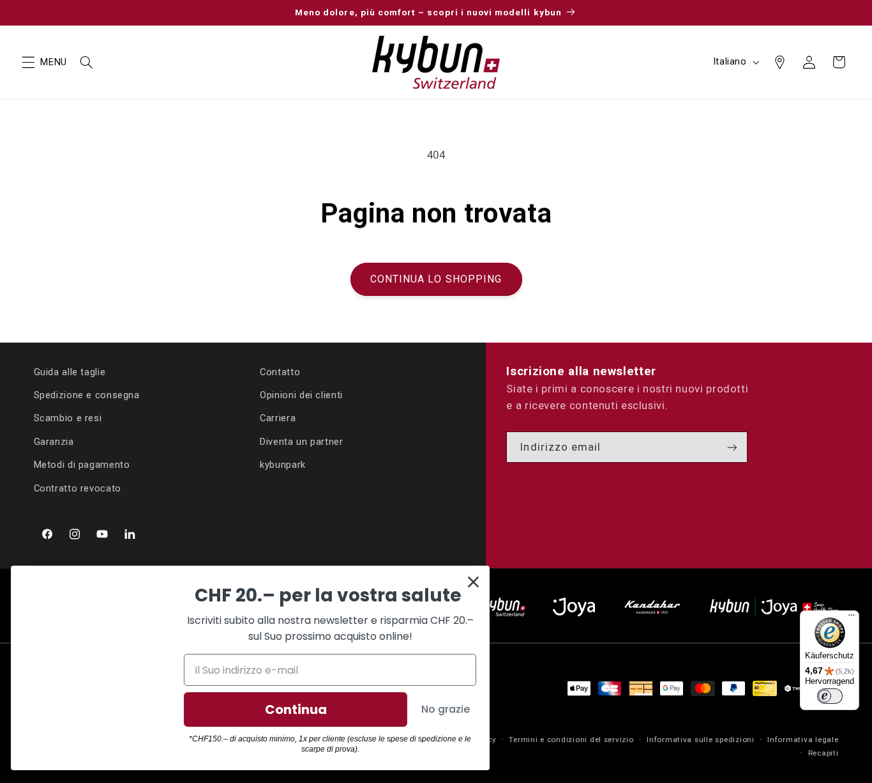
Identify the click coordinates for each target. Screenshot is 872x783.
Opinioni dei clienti (301, 395)
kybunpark (283, 464)
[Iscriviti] (732, 447)
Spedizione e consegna (87, 395)
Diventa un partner (301, 441)
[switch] (830, 696)
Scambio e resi (68, 418)
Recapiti (823, 752)
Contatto (280, 372)
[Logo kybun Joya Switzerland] (774, 607)
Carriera (278, 418)
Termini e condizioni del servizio (571, 739)
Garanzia (54, 441)
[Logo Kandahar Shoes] (652, 607)
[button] (28, 62)
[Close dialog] (475, 582)
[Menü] (851, 618)
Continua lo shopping (436, 279)
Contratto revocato (77, 488)
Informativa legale (802, 739)
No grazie (447, 709)
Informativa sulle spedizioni (701, 739)
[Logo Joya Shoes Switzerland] (574, 607)
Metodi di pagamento (82, 464)
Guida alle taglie (70, 372)
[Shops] (779, 62)
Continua (298, 709)
